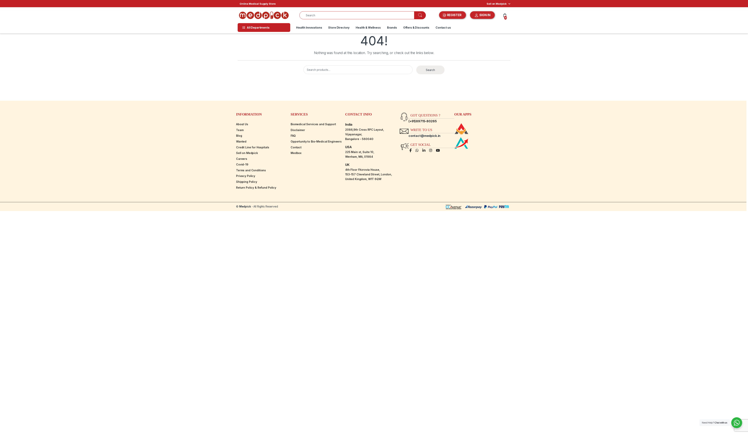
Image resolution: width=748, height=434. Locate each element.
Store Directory (338, 27)
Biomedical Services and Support (313, 124)
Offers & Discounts (416, 27)
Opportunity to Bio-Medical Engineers (316, 141)
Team (239, 130)
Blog (239, 135)
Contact (296, 147)
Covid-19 (242, 164)
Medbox (296, 153)
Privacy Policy (245, 176)
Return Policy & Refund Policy (256, 187)
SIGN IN (484, 15)
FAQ (293, 135)
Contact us (443, 27)
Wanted (241, 141)
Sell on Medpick (497, 3)
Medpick (245, 206)
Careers (241, 158)
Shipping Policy (246, 181)
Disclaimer (298, 130)
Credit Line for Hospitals (252, 147)
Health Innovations (309, 27)
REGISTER (454, 15)
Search (430, 70)
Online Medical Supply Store (258, 3)
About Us (242, 124)
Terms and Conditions (251, 170)
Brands (392, 27)
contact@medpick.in (424, 136)
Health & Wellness (368, 27)
